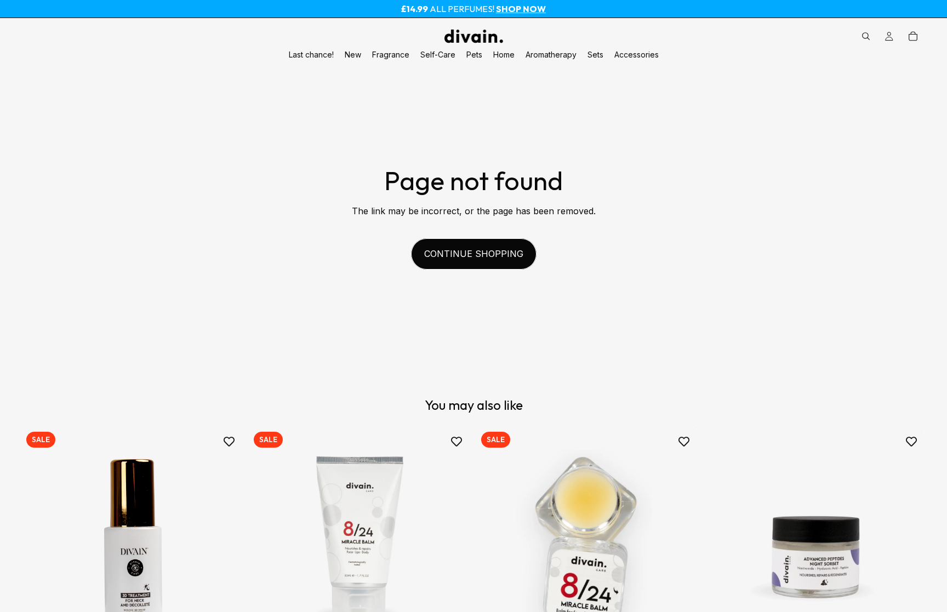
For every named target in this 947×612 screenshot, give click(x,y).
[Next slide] (453, 538)
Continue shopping (473, 253)
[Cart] (913, 36)
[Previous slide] (265, 538)
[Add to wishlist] (229, 441)
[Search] (866, 36)
